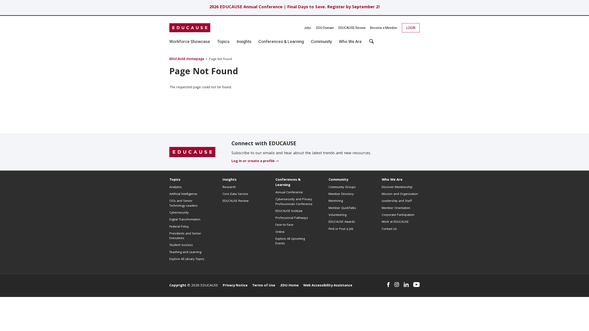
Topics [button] (223, 42)
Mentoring (336, 201)
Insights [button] (244, 42)
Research (229, 187)
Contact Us (389, 229)
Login (410, 28)
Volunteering (337, 215)
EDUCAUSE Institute (289, 211)
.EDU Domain (325, 28)
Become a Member (383, 28)
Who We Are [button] (350, 42)
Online (280, 232)
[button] (371, 43)
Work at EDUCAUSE (395, 222)
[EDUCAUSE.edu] (189, 27)
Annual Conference (289, 192)
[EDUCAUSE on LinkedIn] (406, 284)
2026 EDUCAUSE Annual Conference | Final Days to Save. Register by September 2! (294, 7)
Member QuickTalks (342, 208)
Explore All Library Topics (186, 259)
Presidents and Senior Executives (185, 236)
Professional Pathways (291, 218)
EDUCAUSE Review (352, 28)
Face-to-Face (284, 225)
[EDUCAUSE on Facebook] (388, 284)
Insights (229, 180)
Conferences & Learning (288, 182)
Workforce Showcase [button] (189, 42)
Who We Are (392, 180)
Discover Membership (397, 187)
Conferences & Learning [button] (281, 42)
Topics (174, 180)
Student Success (181, 245)
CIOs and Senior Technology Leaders (183, 203)
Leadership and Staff (397, 201)
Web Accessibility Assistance (327, 286)
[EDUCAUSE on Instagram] (396, 284)
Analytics (175, 187)
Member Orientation (396, 208)
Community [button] (321, 42)
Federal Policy (179, 226)
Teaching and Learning (185, 252)
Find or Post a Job (341, 229)
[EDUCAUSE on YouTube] (416, 284)
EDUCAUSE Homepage (186, 59)
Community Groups (342, 187)
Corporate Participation (398, 215)
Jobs (307, 28)
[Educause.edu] (192, 152)
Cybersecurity (179, 212)
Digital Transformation (184, 219)
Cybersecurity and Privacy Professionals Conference (293, 202)
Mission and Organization (400, 194)
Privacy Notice (235, 286)
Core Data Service (235, 194)
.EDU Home (289, 286)
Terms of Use (263, 286)
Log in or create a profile (252, 161)
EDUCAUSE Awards (342, 222)
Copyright (177, 286)
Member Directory (341, 194)
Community (338, 180)
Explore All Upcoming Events (290, 241)
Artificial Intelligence (183, 194)
